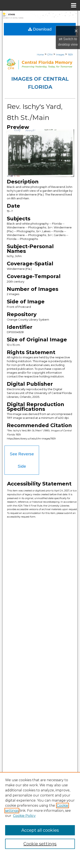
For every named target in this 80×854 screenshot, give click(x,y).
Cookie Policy (24, 816)
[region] (40, 813)
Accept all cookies (40, 830)
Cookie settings (40, 843)
